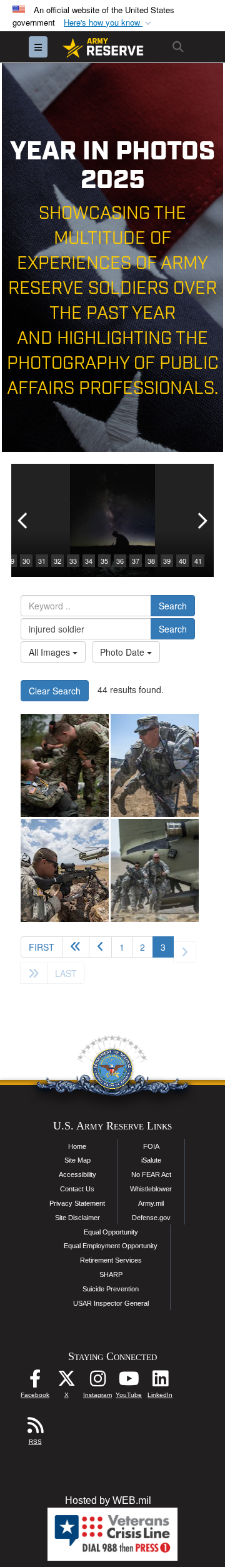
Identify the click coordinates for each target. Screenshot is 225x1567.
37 (135, 561)
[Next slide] (201, 520)
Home (77, 1146)
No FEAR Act (151, 1174)
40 (182, 561)
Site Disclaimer (77, 1217)
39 (167, 561)
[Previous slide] (23, 520)
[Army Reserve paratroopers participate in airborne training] (65, 765)
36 (120, 561)
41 (198, 561)
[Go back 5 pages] (75, 947)
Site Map (77, 1160)
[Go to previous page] (100, 947)
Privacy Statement (77, 1203)
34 (88, 561)
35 (104, 561)
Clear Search (55, 690)
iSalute (151, 1160)
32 (57, 561)
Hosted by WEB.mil (108, 1500)
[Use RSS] (35, 1428)
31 (42, 561)
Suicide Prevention (110, 1289)
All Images (50, 652)
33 (73, 561)
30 (26, 561)
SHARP (110, 1274)
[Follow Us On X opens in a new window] (66, 1381)
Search (173, 605)
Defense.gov (151, 1217)
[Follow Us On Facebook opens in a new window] (35, 1381)
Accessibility (77, 1174)
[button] (109, 22)
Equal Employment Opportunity (111, 1245)
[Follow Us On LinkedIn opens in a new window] (160, 1381)
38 (151, 561)
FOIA (151, 1146)
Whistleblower (151, 1189)
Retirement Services (111, 1260)
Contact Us (77, 1189)
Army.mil (151, 1203)
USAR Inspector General (111, 1303)
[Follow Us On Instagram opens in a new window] (97, 1381)
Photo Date (123, 652)
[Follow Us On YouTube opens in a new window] (128, 1381)
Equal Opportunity (111, 1232)
